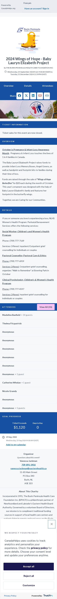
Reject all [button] (29, 576)
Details (28, 85)
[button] (19, 95)
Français (27, 3)
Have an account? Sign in (36, 8)
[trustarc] (48, 596)
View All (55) (46, 307)
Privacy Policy (10, 596)
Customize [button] (29, 585)
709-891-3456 (29, 464)
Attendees (47, 85)
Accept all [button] (28, 566)
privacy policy (39, 547)
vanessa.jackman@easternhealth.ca (28, 468)
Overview (8, 85)
